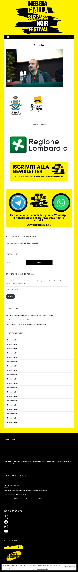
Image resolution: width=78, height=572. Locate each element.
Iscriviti (10, 296)
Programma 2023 (12, 353)
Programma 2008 (12, 418)
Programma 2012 (12, 400)
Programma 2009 (12, 413)
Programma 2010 (12, 409)
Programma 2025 (12, 344)
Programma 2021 (12, 361)
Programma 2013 (12, 396)
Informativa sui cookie (42, 569)
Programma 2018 (12, 374)
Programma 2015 (12, 387)
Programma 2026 (12, 340)
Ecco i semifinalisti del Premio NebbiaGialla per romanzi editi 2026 (26, 324)
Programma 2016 (12, 383)
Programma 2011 (12, 405)
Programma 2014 (12, 392)
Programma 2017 (12, 379)
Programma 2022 (12, 357)
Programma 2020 (12, 366)
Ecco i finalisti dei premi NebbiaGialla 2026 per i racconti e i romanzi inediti (29, 315)
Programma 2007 (12, 422)
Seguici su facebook (15, 476)
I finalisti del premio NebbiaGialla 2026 (18, 320)
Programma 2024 (12, 348)
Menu (69, 37)
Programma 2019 (12, 370)
